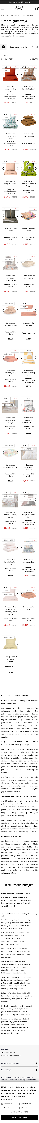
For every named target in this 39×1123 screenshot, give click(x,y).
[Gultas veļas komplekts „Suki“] (29, 547)
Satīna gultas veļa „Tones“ (10, 229)
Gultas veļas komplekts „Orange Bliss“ (28, 372)
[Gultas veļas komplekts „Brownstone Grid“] (10, 263)
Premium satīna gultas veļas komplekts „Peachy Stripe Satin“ (10, 610)
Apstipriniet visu (19, 1117)
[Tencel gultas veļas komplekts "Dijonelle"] (10, 644)
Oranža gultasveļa (27, 15)
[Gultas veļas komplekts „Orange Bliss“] (29, 357)
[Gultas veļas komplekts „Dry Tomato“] (10, 74)
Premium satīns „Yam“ (28, 608)
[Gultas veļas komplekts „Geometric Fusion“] (29, 405)
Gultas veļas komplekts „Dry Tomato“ (10, 88)
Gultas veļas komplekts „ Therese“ (28, 467)
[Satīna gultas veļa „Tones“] (10, 216)
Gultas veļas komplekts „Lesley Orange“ (10, 514)
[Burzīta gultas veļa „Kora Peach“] (29, 263)
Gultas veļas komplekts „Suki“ (28, 560)
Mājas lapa (5, 15)
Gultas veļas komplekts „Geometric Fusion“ (28, 420)
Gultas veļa (15, 15)
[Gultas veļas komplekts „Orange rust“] (10, 357)
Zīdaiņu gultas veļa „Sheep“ (28, 229)
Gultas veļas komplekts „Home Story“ (28, 514)
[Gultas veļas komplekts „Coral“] (10, 168)
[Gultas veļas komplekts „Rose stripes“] (10, 547)
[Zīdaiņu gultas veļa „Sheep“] (29, 216)
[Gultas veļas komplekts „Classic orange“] (10, 310)
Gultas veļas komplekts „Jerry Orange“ (10, 420)
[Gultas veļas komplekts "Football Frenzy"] (29, 168)
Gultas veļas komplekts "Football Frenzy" (29, 183)
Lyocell (14, 666)
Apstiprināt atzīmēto (19, 1112)
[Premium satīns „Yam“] (29, 594)
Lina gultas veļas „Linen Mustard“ (28, 135)
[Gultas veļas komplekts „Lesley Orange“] (10, 499)
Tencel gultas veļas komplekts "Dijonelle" (10, 659)
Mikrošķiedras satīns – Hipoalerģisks (10, 97)
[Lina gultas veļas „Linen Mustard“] (29, 121)
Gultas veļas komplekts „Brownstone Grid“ (10, 278)
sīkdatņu (23, 1096)
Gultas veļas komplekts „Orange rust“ (10, 372)
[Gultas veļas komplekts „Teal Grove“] (10, 121)
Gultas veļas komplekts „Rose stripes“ (10, 561)
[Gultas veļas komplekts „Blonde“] (10, 452)
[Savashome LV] (19, 8)
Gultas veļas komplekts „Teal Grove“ (10, 136)
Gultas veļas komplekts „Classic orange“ (10, 325)
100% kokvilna (30, 191)
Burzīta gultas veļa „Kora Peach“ (28, 277)
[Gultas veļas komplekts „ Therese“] (29, 452)
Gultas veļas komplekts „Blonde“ (10, 466)
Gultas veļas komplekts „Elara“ (28, 87)
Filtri (35, 59)
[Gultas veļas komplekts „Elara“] (29, 74)
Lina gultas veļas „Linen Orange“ (28, 324)
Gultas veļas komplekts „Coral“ (10, 182)
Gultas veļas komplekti (18, 47)
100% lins (32, 144)
